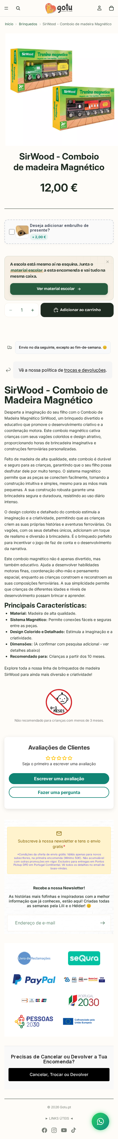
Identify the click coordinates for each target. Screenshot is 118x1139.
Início (9, 24)
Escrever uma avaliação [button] (59, 778)
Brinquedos (28, 24)
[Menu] (6, 8)
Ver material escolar (56, 288)
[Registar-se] (102, 923)
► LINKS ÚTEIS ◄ (59, 1118)
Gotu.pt (65, 1107)
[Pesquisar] (18, 8)
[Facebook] (44, 1130)
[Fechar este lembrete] (107, 261)
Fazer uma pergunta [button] (59, 792)
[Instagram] (54, 1130)
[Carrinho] (111, 8)
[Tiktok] (73, 1130)
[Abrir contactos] (100, 1121)
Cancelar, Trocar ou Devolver (59, 1074)
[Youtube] (64, 1130)
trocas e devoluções (85, 370)
